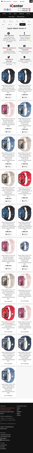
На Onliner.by (3, 444)
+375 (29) (22, 9)
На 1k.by (2, 446)
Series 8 (29, 24)
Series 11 (11, 21)
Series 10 (10, 24)
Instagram (3, 438)
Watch (4, 21)
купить (9, 97)
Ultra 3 (23, 21)
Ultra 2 (3, 24)
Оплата (15, 1)
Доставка (22, 1)
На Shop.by (3, 448)
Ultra (16, 24)
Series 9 (22, 24)
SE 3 (17, 21)
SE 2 (29, 21)
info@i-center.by (7, 1)
